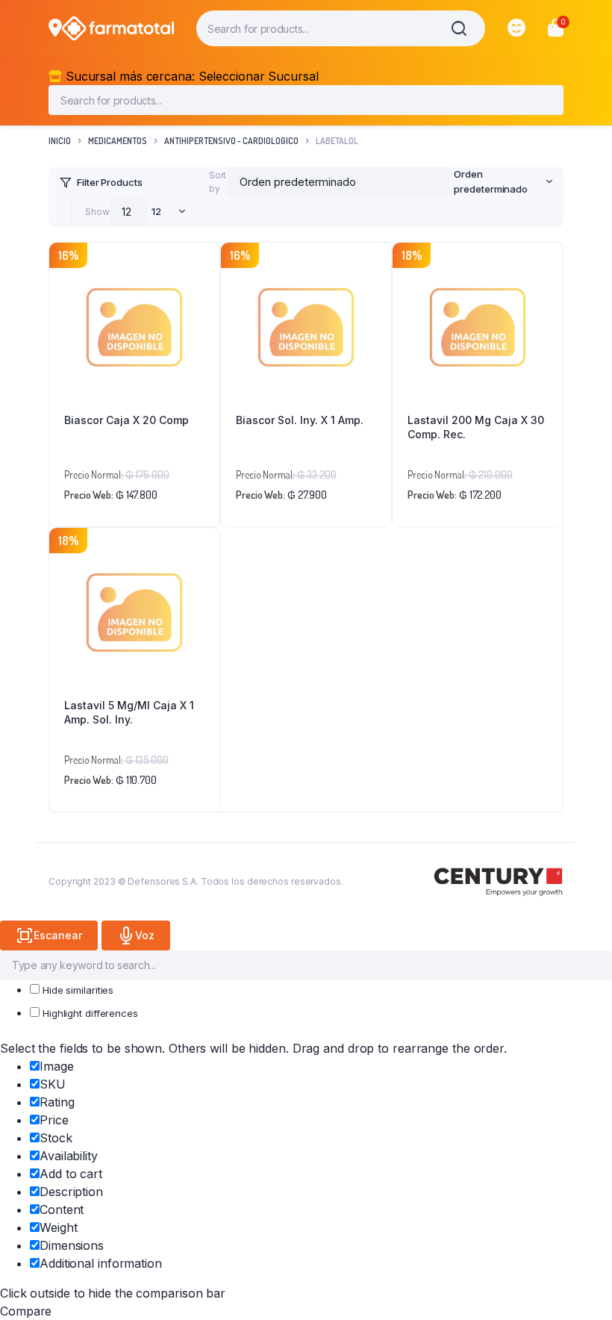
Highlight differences (89, 1013)
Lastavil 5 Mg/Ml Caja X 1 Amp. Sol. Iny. (129, 712)
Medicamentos (117, 140)
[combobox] (500, 182)
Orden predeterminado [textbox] (491, 181)
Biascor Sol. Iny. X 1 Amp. (299, 420)
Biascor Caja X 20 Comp (126, 420)
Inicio (60, 140)
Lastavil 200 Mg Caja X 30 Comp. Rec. (476, 427)
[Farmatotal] (118, 28)
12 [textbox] (156, 211)
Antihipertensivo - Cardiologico (231, 140)
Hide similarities (76, 990)
